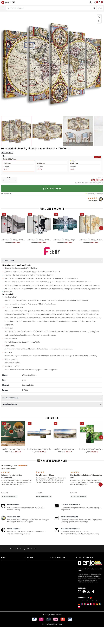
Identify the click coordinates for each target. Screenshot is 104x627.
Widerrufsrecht (31, 549)
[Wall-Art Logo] (8, 2)
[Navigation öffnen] (3, 8)
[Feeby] (52, 251)
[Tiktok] (93, 591)
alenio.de (81, 569)
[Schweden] (100, 604)
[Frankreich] (82, 604)
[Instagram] (79, 591)
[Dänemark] (91, 604)
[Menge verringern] (3, 180)
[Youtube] (88, 591)
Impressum (5, 549)
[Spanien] (97, 604)
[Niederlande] (88, 604)
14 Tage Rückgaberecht (70, 505)
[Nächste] (101, 228)
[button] (52, 64)
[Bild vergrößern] (99, 21)
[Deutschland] (79, 604)
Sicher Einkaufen (14, 517)
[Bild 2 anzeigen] (47, 131)
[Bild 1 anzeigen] (16, 131)
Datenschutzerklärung (17, 549)
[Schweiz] (94, 604)
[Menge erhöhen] (15, 180)
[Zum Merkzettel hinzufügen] (99, 16)
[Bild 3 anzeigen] (78, 131)
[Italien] (85, 604)
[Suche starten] (94, 8)
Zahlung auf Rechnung (70, 529)
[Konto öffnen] (90, 2)
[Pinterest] (84, 591)
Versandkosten (13, 505)
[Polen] (79, 607)
